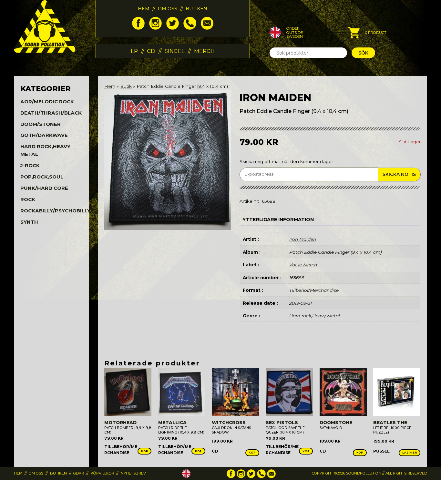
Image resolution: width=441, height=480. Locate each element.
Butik (126, 86)
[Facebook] (138, 28)
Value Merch (303, 264)
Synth (29, 222)
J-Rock (30, 165)
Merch (204, 51)
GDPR (78, 473)
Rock (27, 199)
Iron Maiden (302, 239)
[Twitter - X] (172, 28)
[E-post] (207, 28)
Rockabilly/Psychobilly (55, 211)
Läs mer (409, 452)
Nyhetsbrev (133, 473)
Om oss (167, 9)
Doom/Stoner (40, 124)
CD (151, 51)
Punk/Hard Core (44, 188)
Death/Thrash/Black (51, 113)
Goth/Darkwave (44, 135)
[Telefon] (189, 28)
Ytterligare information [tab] (278, 219)
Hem (143, 9)
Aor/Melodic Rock (47, 101)
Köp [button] (144, 451)
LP (134, 51)
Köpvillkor (102, 473)
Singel (175, 51)
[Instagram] (155, 28)
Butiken (196, 9)
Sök (363, 53)
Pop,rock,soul (41, 177)
